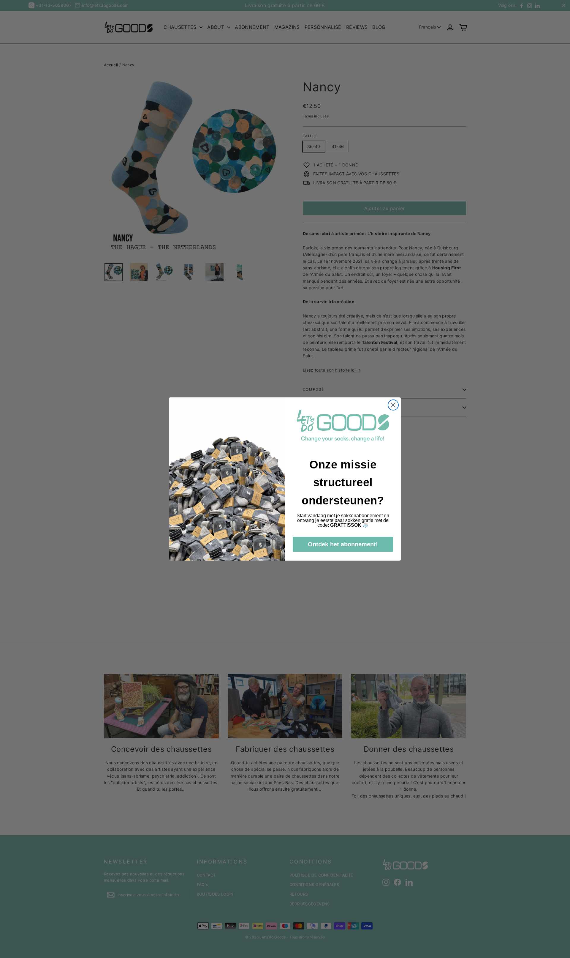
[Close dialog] (393, 405)
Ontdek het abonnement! (343, 544)
